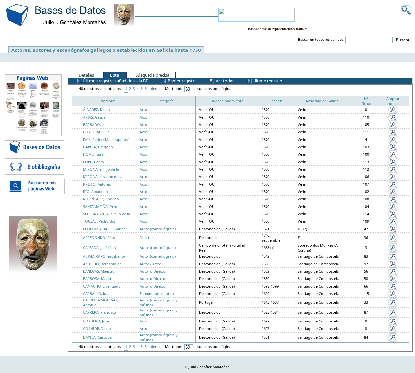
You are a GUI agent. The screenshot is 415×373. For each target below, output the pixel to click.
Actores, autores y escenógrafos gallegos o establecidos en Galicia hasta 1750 (106, 50)
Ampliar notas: (392, 101)
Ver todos (224, 81)
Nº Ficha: (366, 101)
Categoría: (165, 100)
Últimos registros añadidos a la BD (115, 81)
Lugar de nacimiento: (226, 100)
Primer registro (182, 81)
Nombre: (108, 100)
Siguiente (152, 88)
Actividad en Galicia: (322, 100)
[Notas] (393, 109)
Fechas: (276, 100)
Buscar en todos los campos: (321, 39)
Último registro (267, 81)
